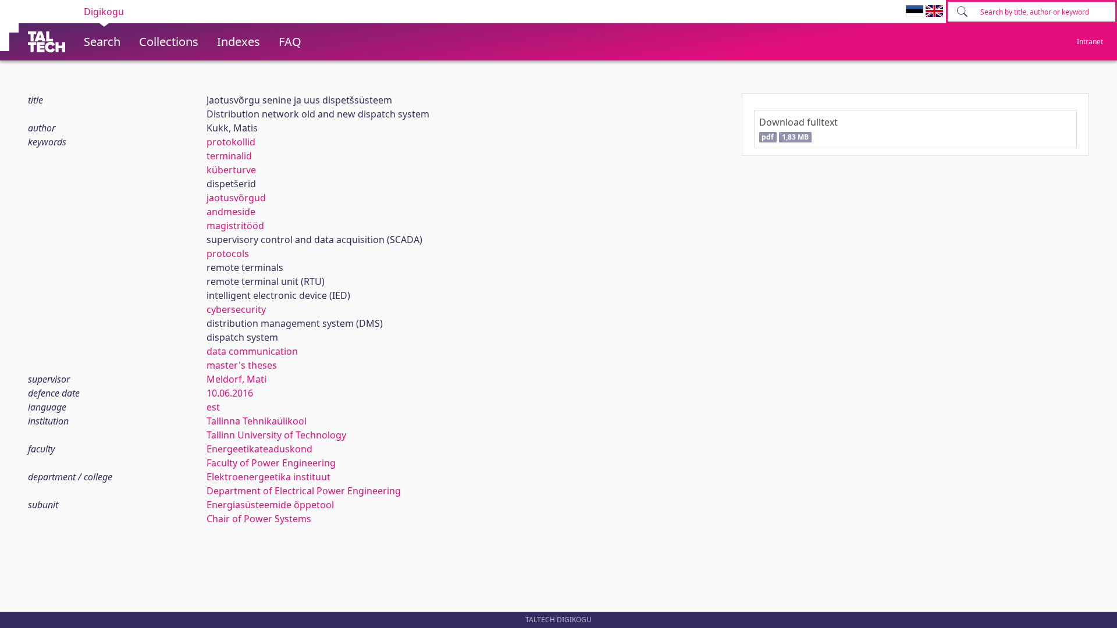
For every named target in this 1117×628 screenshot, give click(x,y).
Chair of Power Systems (259, 518)
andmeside (231, 211)
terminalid (229, 155)
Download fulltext (798, 129)
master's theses (242, 365)
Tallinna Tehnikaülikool (257, 421)
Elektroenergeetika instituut (268, 476)
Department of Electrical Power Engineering (304, 490)
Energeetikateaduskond (259, 449)
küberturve (231, 169)
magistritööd (235, 225)
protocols (228, 253)
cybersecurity (236, 309)
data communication (252, 351)
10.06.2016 (230, 393)
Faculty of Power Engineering (271, 462)
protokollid (231, 141)
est (213, 407)
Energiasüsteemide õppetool (270, 504)
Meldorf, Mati (236, 379)
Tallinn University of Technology (276, 435)
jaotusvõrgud (236, 197)
